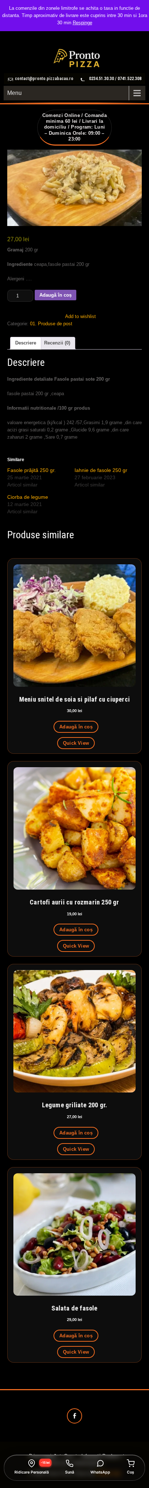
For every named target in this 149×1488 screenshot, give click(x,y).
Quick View (76, 743)
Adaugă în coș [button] (76, 727)
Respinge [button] (82, 22)
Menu (14, 93)
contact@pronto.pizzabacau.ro (44, 78)
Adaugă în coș (55, 295)
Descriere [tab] (25, 343)
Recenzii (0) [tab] (57, 343)
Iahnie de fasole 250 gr (100, 470)
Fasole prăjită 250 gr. (31, 470)
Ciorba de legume (27, 497)
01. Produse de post (51, 323)
